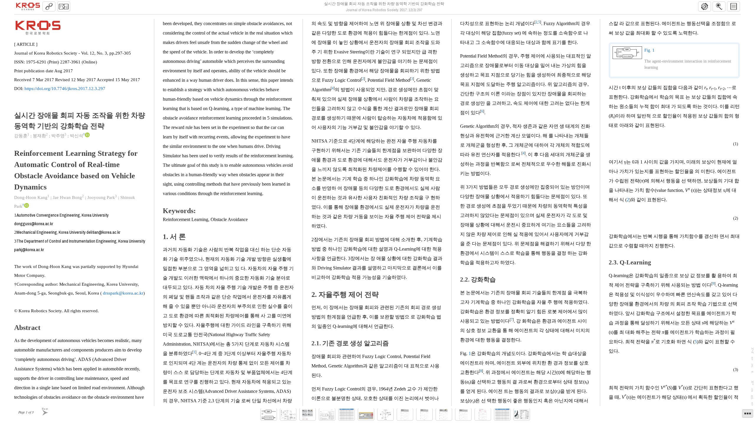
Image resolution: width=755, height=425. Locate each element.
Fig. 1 (649, 50)
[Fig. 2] (288, 414)
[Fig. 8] (424, 414)
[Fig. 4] (327, 414)
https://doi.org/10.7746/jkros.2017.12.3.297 (64, 88)
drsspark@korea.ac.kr (122, 293)
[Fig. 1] (268, 414)
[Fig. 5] (366, 414)
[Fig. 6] (385, 414)
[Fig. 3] (307, 414)
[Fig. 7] (405, 414)
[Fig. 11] (483, 414)
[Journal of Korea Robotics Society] (28, 6)
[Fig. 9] (444, 414)
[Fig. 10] (463, 414)
